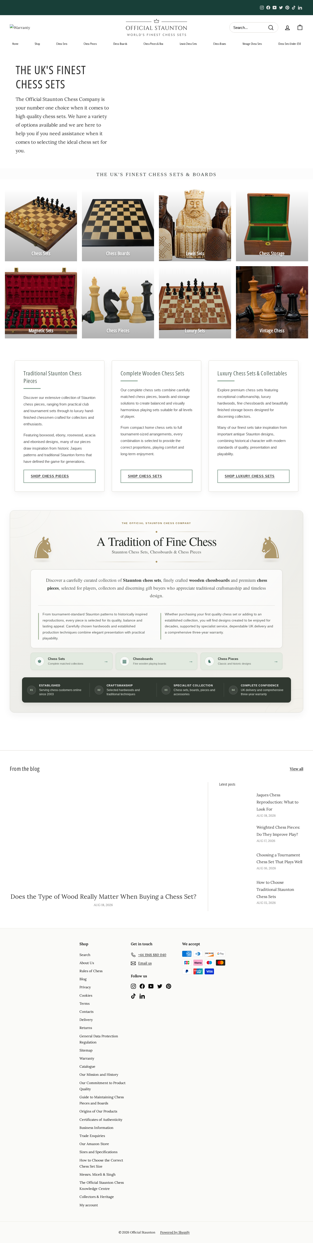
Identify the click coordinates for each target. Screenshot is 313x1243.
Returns (85, 1028)
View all (296, 768)
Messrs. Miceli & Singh (97, 1174)
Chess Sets (61, 44)
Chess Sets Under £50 (289, 44)
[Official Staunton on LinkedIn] (142, 996)
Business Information (96, 1127)
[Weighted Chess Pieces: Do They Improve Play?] (236, 833)
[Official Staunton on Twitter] (159, 986)
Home (15, 44)
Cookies (85, 995)
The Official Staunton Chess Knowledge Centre (101, 1185)
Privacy (85, 987)
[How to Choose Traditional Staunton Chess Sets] (236, 888)
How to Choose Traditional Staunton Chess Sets (275, 889)
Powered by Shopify (175, 1232)
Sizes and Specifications (98, 1152)
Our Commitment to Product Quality (102, 1086)
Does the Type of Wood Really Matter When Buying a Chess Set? (103, 896)
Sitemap (85, 1050)
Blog (83, 979)
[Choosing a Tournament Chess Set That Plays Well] (236, 860)
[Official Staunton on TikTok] (133, 996)
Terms (84, 1003)
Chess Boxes (219, 44)
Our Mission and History (98, 1074)
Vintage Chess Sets (252, 44)
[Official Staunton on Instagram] (133, 986)
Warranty (86, 1058)
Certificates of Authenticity (100, 1119)
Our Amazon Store (94, 1144)
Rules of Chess (90, 971)
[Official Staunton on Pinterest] (168, 986)
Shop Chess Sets (145, 476)
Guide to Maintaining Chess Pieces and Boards (101, 1100)
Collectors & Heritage (96, 1197)
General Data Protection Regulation (98, 1039)
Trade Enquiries (92, 1136)
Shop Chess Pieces (50, 476)
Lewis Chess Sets (188, 44)
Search (84, 955)
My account (88, 1205)
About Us (86, 963)
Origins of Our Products (98, 1111)
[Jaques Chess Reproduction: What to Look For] (236, 800)
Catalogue (87, 1066)
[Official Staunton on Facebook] (142, 986)
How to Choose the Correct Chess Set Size (101, 1163)
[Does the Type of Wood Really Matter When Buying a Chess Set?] (103, 834)
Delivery (86, 1019)
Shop (37, 44)
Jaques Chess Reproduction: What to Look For (277, 802)
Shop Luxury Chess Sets (250, 476)
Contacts (86, 1011)
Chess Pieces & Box (153, 44)
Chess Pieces (90, 44)
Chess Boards (120, 44)
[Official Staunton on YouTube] (151, 986)
